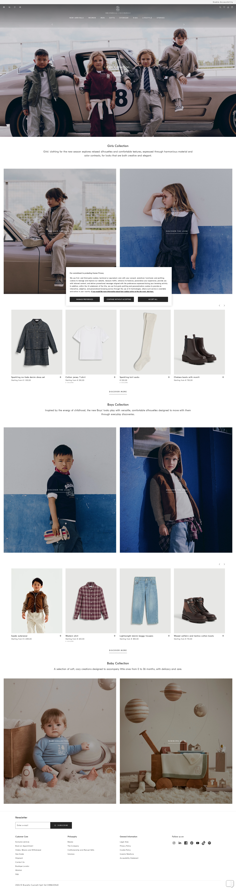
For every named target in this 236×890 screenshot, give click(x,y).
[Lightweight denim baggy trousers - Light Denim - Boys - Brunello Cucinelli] (145, 600)
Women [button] (92, 18)
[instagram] (174, 843)
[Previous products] (52, 24)
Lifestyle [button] (147, 18)
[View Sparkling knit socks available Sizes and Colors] (169, 377)
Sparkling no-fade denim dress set (28, 378)
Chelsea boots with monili (187, 378)
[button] (230, 884)
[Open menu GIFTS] (116, 18)
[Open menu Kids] (139, 18)
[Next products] (183, 24)
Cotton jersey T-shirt (76, 378)
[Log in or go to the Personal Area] (228, 7)
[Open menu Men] (105, 18)
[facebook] (186, 843)
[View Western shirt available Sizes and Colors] (115, 636)
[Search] (220, 7)
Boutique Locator (22, 866)
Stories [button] (161, 18)
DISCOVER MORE (118, 392)
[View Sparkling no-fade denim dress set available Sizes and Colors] (60, 377)
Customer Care (21, 837)
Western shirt (75, 637)
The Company (73, 846)
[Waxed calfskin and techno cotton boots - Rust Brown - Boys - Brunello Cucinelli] (199, 600)
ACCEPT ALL (152, 299)
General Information (128, 837)
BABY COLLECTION (59, 741)
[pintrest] (192, 843)
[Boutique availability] (15, 7)
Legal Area (124, 842)
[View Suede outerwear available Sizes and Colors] (60, 636)
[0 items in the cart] (232, 7)
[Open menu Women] (97, 18)
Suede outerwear (21, 637)
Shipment (19, 858)
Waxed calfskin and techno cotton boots (194, 637)
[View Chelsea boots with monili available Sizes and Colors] (223, 377)
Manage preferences (84, 299)
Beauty (70, 842)
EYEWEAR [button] (124, 18)
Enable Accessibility (223, 2)
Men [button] (103, 18)
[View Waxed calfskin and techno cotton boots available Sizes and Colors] (223, 636)
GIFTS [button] (112, 18)
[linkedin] (180, 843)
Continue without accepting (119, 299)
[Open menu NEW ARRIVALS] (85, 18)
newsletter (141, 24)
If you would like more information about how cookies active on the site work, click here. (122, 291)
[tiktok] (204, 843)
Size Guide (19, 854)
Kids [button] (135, 18)
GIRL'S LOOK (108, 74)
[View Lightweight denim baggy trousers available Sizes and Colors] (169, 636)
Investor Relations (127, 854)
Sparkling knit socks (129, 378)
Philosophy (72, 837)
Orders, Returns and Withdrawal (28, 850)
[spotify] (209, 843)
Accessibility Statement (129, 858)
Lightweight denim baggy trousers (136, 637)
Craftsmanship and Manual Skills (81, 850)
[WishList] (224, 7)
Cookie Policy (125, 850)
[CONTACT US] (9, 7)
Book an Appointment (24, 846)
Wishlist (18, 870)
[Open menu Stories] (165, 18)
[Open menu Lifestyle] (153, 18)
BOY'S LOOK (128, 74)
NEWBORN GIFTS (177, 741)
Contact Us (20, 862)
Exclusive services (22, 842)
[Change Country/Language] (4, 7)
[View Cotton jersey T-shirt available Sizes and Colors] (115, 377)
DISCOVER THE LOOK (59, 231)
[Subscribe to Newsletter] (20, 7)
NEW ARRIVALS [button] (77, 18)
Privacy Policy (125, 846)
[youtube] (198, 843)
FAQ (17, 874)
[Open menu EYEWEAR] (129, 18)
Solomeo (71, 854)
